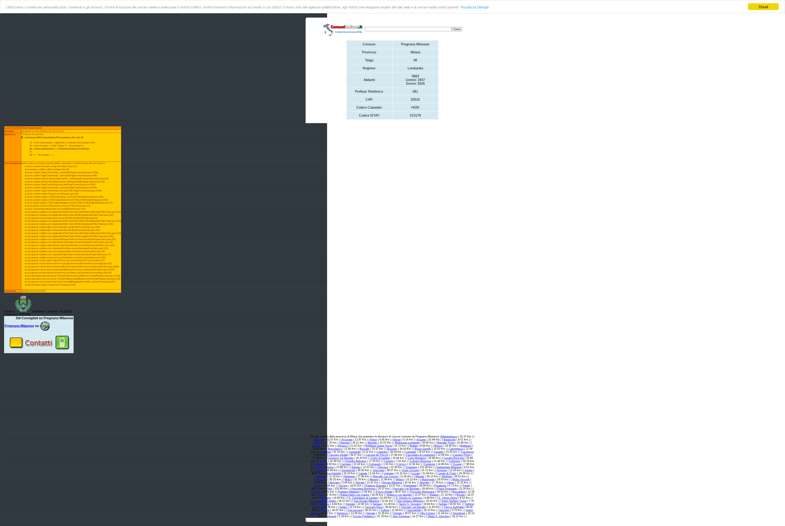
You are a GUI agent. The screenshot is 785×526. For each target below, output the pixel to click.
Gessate (319, 470)
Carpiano (382, 451)
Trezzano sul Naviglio (413, 507)
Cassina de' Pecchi (377, 454)
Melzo (348, 479)
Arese (373, 439)
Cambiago (325, 451)
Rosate (460, 494)
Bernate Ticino (446, 442)
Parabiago (440, 485)
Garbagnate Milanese (449, 467)
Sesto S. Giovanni (410, 504)
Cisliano (389, 461)
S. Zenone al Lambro (323, 500)
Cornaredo (375, 464)
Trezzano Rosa (374, 507)
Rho (321, 494)
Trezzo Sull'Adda (454, 507)
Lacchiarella (334, 473)
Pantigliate (410, 485)
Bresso (438, 445)
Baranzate (450, 439)
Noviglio (424, 482)
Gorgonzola (348, 470)
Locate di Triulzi (447, 473)
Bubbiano (465, 445)
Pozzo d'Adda (384, 491)
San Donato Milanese (366, 500)
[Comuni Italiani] (343, 29)
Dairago (356, 467)
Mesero (374, 479)
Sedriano (324, 504)
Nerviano (334, 482)
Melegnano (320, 479)
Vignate (397, 513)
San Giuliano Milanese (410, 500)
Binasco (343, 445)
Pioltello (315, 491)
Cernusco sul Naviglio (340, 458)
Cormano (345, 464)
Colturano (454, 461)
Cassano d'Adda (338, 454)
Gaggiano (411, 467)
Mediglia (447, 476)
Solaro (343, 507)
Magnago (349, 476)
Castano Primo (462, 454)
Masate (419, 476)
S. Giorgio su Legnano (409, 497)
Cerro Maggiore (417, 458)
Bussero (392, 448)
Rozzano (325, 497)
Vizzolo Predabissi (364, 516)
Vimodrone (459, 513)
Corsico (401, 464)
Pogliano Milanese (349, 491)
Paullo (466, 485)
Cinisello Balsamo (355, 461)
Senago (377, 504)
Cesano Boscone (454, 458)
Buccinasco (335, 448)
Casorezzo (467, 451)
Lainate (363, 473)
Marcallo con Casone (385, 476)
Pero (329, 488)
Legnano (389, 473)
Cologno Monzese (420, 461)
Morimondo (428, 479)
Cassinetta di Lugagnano (420, 454)
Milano (400, 479)
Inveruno (442, 470)
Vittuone (331, 516)
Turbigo (384, 510)
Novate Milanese (392, 482)
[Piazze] (45, 326)
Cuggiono (429, 464)
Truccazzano (355, 510)
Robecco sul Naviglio (399, 494)
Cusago (457, 464)
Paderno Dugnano (375, 485)
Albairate (319, 439)
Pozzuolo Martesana (422, 491)
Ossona (318, 485)
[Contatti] (38, 351)
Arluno (397, 439)
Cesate (323, 461)
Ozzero (343, 485)
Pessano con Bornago (406, 488)
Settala (443, 504)
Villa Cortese (427, 513)
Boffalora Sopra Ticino (379, 445)
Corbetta (319, 464)
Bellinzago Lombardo (407, 442)
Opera (450, 482)
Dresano (383, 467)
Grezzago (378, 470)
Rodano (434, 494)
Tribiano (325, 510)
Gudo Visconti (410, 470)
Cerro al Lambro (380, 458)
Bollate (414, 445)
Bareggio (319, 442)
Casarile (438, 451)
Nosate (360, 482)
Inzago (469, 470)
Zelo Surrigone (401, 516)
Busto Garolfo (423, 448)
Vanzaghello (414, 510)
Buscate (364, 448)
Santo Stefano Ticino (453, 500)
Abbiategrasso (448, 436)
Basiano (345, 442)
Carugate (410, 451)
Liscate (415, 473)
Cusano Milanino (324, 467)
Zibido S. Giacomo (438, 516)
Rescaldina (458, 491)
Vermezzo (343, 513)
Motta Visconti (461, 479)
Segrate (350, 504)
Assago (421, 439)
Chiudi (763, 6)
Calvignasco (456, 448)
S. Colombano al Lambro (363, 497)
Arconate (347, 439)
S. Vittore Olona (447, 497)
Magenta (321, 476)
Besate (316, 445)
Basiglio (372, 442)
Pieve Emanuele (447, 488)
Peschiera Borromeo (363, 488)
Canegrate (355, 451)
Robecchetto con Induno (354, 494)
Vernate (370, 513)
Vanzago (444, 510)
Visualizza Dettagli (474, 6)
